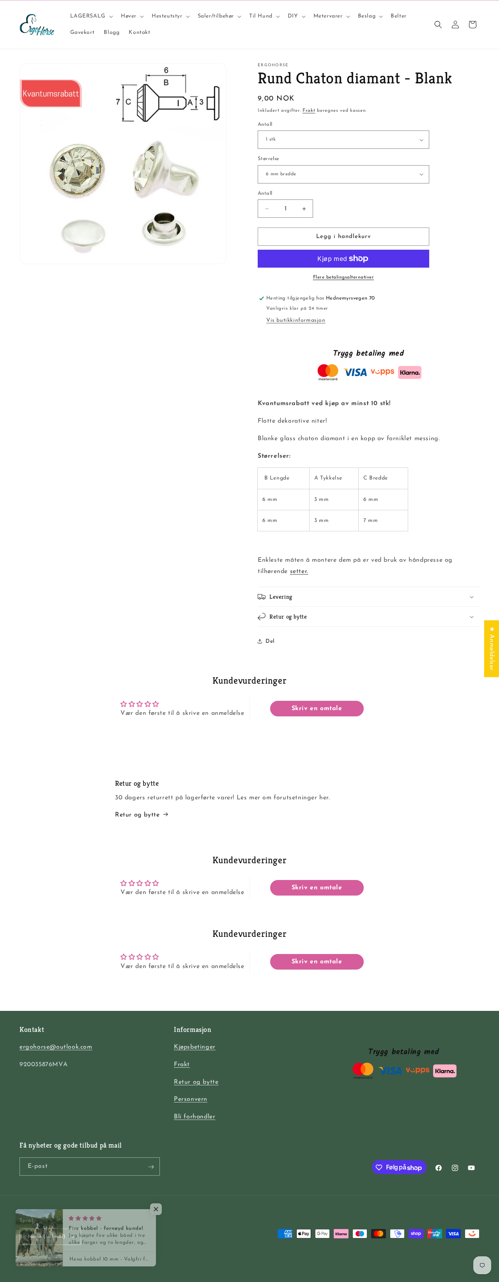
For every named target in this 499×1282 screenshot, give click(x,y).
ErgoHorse (49, 1264)
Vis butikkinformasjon (296, 320)
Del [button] (270, 641)
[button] (90, 16)
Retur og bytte (137, 815)
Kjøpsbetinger (195, 1047)
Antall (265, 124)
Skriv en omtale (317, 708)
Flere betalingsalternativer (343, 277)
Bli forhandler (194, 1117)
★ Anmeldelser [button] (491, 648)
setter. (299, 571)
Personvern (190, 1100)
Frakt (309, 110)
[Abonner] (150, 1167)
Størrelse (269, 158)
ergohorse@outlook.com (55, 1047)
